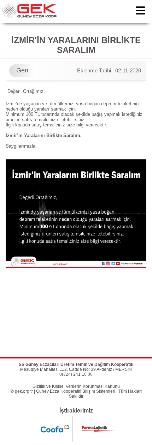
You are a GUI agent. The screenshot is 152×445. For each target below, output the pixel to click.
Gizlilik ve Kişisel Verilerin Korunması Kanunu (76, 386)
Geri (22, 70)
